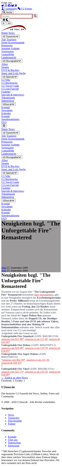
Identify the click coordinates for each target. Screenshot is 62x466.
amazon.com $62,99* (14, 360)
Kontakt (12, 436)
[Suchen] (35, 16)
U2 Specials (8, 77)
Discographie (15, 420)
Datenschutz (14, 442)
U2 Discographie (10, 61)
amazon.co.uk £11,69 (36, 339)
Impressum (13, 445)
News (11, 32)
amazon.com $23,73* (12, 371)
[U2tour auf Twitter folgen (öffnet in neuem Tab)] (3, 5)
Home (4, 32)
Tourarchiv (13, 417)
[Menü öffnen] (4, 126)
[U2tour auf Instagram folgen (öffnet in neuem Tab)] (6, 5)
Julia (4, 267)
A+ (9, 23)
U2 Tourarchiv (9, 36)
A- (4, 23)
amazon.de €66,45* (11, 362)
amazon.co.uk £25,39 (37, 360)
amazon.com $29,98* (12, 348)
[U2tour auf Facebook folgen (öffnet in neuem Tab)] (9, 5)
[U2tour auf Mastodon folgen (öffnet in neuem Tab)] (16, 5)
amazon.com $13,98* (12, 339)
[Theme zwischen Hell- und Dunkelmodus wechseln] (5, 20)
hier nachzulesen (43, 294)
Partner (11, 423)
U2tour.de (7, 104)
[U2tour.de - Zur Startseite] (13, 29)
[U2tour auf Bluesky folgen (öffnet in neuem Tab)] (13, 5)
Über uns (13, 439)
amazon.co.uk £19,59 (36, 348)
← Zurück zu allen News (14, 377)
